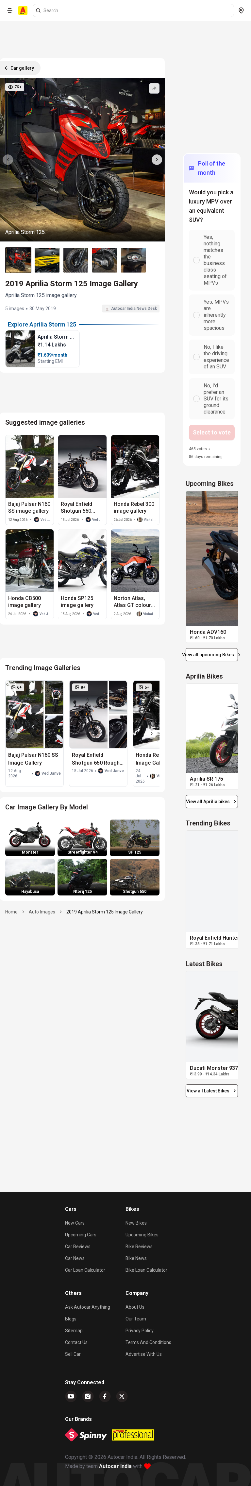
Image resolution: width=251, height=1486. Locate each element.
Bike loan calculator (146, 1270)
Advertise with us (144, 1354)
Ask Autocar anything (87, 1307)
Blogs (70, 1318)
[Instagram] (88, 1396)
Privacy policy (140, 1330)
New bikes (136, 1223)
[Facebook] (105, 1396)
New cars (75, 1223)
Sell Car (73, 1354)
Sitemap (74, 1330)
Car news (75, 1258)
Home (11, 911)
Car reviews (78, 1246)
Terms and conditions (148, 1342)
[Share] (154, 88)
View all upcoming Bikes (210, 654)
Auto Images (42, 911)
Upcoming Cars (80, 1234)
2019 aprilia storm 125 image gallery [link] (104, 911)
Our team (136, 1318)
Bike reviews (139, 1246)
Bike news (136, 1258)
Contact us (76, 1342)
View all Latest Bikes (208, 1090)
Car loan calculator (85, 1270)
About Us (135, 1307)
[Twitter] (122, 1396)
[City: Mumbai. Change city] (241, 10)
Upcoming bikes (142, 1234)
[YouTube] (71, 1396)
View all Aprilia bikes (208, 801)
